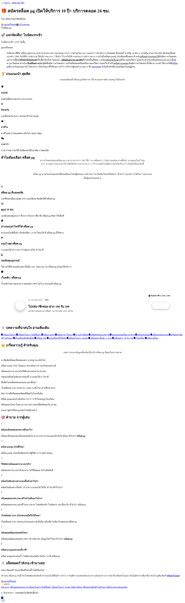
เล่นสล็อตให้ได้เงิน (57, 338)
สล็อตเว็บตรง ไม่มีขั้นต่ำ (29, 335)
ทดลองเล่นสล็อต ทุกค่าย (123, 335)
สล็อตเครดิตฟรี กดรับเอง (94, 587)
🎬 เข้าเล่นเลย (23, 24)
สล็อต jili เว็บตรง (65, 335)
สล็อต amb (41, 338)
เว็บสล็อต (140, 338)
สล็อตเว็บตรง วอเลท (78, 338)
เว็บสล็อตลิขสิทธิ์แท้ (24, 338)
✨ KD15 (5, 3)
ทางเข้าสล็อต (81, 335)
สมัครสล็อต (152, 338)
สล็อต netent (49, 335)
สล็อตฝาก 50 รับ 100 (123, 338)
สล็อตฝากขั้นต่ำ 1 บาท (101, 338)
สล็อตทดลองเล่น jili (99, 335)
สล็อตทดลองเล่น (160, 335)
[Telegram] (2, 598)
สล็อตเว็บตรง (9, 335)
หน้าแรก (5, 587)
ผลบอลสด (96, 67)
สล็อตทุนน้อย (143, 335)
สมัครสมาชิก (18, 3)
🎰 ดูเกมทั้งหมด (8, 24)
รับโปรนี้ (162, 306)
